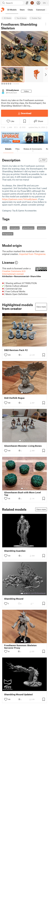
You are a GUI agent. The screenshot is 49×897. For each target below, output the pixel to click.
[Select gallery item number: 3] (26, 392)
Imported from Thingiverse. (32, 254)
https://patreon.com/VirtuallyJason (19, 199)
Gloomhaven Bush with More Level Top (22, 493)
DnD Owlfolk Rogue (14, 398)
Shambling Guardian (14, 551)
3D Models (7, 18)
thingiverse (8, 234)
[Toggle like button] (5, 354)
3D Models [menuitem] (12, 9)
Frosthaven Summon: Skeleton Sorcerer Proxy (20, 646)
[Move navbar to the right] (46, 10)
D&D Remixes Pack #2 (16, 350)
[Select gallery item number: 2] (24, 392)
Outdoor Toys (36, 18)
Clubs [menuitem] (30, 9)
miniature (14, 228)
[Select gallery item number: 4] (26, 440)
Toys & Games (21, 18)
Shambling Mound (13, 598)
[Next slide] (45, 74)
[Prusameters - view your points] (32, 3)
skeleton (41, 228)
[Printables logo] (2, 9)
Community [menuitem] (41, 9)
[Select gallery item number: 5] (28, 440)
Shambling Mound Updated (18, 694)
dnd (4, 228)
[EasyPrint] (27, 3)
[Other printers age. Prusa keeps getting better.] (24, 138)
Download (26, 113)
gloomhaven (28, 228)
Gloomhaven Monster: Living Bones (23, 446)
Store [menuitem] (22, 9)
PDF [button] (44, 160)
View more (41, 307)
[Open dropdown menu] (46, 24)
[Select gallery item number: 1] (22, 392)
